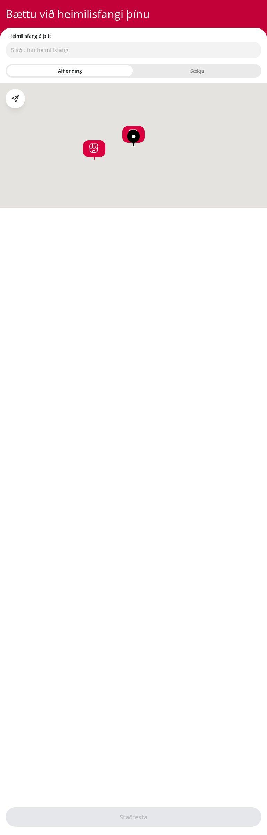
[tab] (70, 70)
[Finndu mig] (15, 98)
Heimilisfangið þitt (29, 36)
